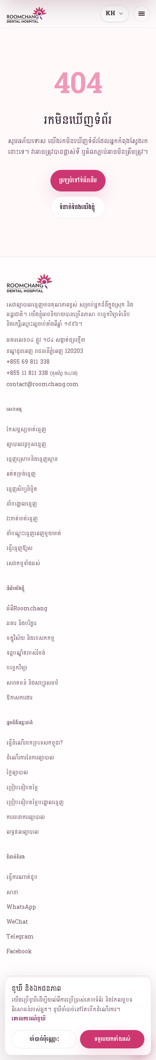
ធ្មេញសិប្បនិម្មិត (21, 489)
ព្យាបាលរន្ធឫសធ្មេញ (26, 444)
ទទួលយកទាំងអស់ (112, 1039)
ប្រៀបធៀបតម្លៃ (22, 788)
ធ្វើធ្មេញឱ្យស (19, 548)
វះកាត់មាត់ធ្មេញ (22, 519)
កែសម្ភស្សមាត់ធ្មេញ (26, 429)
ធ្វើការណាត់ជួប (22, 877)
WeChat (17, 922)
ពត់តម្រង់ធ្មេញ (21, 474)
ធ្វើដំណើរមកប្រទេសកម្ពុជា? (34, 743)
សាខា (12, 892)
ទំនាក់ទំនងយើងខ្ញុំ (77, 207)
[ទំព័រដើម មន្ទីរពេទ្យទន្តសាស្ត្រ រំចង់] (27, 13)
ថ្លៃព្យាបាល (17, 772)
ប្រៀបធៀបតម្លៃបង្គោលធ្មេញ (35, 802)
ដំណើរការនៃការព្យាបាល (30, 758)
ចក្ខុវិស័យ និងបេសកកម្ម (30, 638)
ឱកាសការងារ (19, 698)
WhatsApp (21, 907)
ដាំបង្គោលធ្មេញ (21, 504)
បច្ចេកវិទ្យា (16, 668)
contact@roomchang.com (42, 384)
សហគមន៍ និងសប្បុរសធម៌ (32, 683)
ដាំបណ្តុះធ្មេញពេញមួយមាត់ (33, 533)
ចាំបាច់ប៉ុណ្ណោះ (44, 1039)
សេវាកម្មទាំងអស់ (23, 563)
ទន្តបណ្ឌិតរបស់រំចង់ (25, 653)
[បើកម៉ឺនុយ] (142, 14)
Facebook (19, 951)
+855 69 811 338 (28, 362)
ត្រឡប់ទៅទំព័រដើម (78, 180)
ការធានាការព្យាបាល (25, 817)
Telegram (20, 937)
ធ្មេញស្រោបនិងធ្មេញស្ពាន (32, 459)
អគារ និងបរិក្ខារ (21, 623)
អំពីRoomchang (26, 609)
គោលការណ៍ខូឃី (29, 1019)
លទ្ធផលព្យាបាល (22, 832)
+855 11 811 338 (42, 373)
